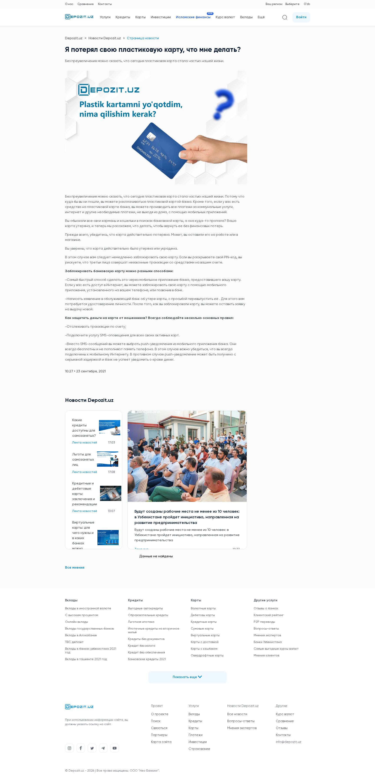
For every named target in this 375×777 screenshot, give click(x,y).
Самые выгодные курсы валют (276, 648)
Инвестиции (161, 17)
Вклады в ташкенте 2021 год (86, 659)
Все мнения (74, 567)
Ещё (261, 17)
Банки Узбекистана (268, 642)
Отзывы (282, 728)
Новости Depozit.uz (105, 38)
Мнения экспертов (267, 635)
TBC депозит (74, 642)
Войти (301, 17)
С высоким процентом (81, 615)
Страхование (199, 749)
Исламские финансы (193, 17)
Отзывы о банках (266, 608)
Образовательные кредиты (148, 615)
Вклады (246, 17)
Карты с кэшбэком (204, 648)
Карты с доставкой (205, 642)
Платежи (195, 735)
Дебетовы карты (203, 615)
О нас (69, 4)
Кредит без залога (141, 645)
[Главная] (79, 18)
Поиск (155, 721)
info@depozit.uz (288, 742)
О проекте (159, 714)
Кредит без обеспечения (146, 652)
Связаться (159, 728)
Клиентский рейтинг (269, 615)
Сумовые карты (202, 628)
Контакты (105, 4)
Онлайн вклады (76, 621)
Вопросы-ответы (266, 628)
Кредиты (123, 17)
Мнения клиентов (266, 655)
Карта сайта (161, 742)
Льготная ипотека (141, 621)
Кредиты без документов (146, 639)
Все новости (237, 714)
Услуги (105, 17)
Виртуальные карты (205, 635)
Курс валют (225, 17)
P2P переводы (264, 621)
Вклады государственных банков (89, 628)
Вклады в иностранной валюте (88, 608)
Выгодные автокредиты (145, 608)
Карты (140, 17)
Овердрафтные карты (207, 655)
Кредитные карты (204, 621)
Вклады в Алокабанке (81, 635)
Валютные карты (203, 608)
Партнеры (159, 735)
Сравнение (85, 4)
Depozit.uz (73, 38)
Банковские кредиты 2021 (147, 659)
